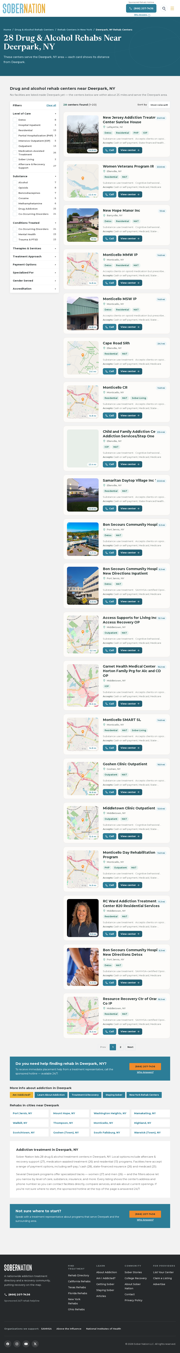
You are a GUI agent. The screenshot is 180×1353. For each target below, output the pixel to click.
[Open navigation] (172, 8)
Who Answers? (145, 1072)
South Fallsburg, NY (107, 1132)
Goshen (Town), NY (66, 1132)
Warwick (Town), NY (147, 1132)
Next (130, 1047)
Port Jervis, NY (22, 1113)
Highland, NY (142, 1123)
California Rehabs (79, 1281)
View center (128, 150)
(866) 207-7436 (145, 1066)
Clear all (51, 105)
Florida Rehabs (77, 1293)
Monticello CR (115, 388)
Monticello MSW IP (120, 299)
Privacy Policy (133, 1300)
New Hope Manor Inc (121, 211)
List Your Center (163, 1272)
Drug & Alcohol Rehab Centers (34, 29)
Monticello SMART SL (122, 720)
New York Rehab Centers (144, 1095)
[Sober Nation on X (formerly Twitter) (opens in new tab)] (35, 1343)
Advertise (159, 1284)
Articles (101, 1296)
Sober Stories (133, 1272)
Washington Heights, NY (110, 1113)
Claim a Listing (162, 1278)
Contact (130, 1294)
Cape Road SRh (116, 343)
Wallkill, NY (20, 1123)
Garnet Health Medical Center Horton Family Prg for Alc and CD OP (132, 671)
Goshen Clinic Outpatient (125, 764)
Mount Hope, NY (64, 1113)
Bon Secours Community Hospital (132, 525)
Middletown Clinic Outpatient (129, 808)
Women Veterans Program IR (128, 166)
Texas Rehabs (77, 1287)
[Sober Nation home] (24, 8)
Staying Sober (114, 1095)
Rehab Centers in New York (74, 29)
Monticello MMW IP (120, 255)
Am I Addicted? (21, 1095)
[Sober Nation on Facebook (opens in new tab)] (7, 1343)
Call (111, 150)
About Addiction (106, 1272)
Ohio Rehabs (76, 1309)
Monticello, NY (103, 1123)
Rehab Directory (78, 1275)
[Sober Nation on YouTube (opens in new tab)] (26, 1343)
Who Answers (142, 15)
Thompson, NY (63, 1123)
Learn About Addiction (51, 1095)
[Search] (163, 8)
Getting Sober (105, 1284)
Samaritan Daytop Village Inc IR (131, 480)
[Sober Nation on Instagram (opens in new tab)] (16, 1343)
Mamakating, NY (145, 1113)
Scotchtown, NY (24, 1132)
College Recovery (136, 1278)
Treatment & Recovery (85, 1095)
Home (7, 29)
